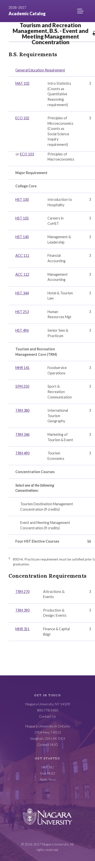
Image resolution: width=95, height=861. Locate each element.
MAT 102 (22, 83)
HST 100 (22, 199)
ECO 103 (27, 154)
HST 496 (22, 330)
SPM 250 (22, 386)
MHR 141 (22, 368)
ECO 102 (22, 118)
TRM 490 (22, 453)
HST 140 (22, 237)
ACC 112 (22, 274)
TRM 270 (22, 591)
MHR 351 (22, 629)
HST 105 (22, 218)
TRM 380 (22, 410)
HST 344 (22, 293)
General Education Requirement (40, 70)
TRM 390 (22, 610)
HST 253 (22, 312)
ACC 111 (22, 255)
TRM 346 (22, 434)
